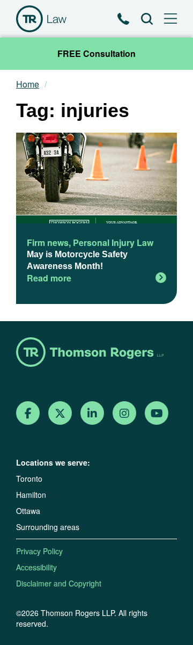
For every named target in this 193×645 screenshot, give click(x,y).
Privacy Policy (39, 551)
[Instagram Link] (124, 413)
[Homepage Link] (96, 353)
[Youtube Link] (157, 413)
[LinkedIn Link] (92, 413)
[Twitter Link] (60, 413)
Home (27, 84)
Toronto (29, 478)
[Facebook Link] (28, 413)
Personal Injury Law (113, 242)
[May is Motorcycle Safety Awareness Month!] (96, 179)
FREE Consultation (96, 53)
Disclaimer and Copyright (58, 583)
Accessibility (36, 567)
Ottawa (28, 510)
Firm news (48, 242)
